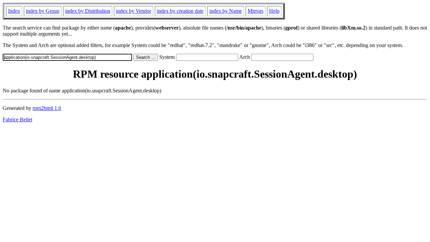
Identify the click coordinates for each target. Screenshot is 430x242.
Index (14, 11)
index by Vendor (133, 11)
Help (274, 11)
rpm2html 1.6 (47, 108)
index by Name (225, 11)
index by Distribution (87, 11)
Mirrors (255, 11)
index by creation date (180, 11)
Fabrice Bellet (17, 119)
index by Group (42, 11)
